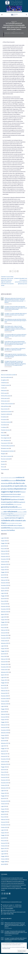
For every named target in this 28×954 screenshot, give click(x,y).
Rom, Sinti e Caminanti (6, 456)
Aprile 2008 (4, 864)
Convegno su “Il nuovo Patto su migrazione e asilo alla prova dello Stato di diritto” (15, 349)
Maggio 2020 (4, 709)
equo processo (22, 496)
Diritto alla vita (4, 398)
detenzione (20, 480)
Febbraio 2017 (4, 753)
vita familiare (11, 530)
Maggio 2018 (4, 738)
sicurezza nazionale (7, 525)
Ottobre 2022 (4, 640)
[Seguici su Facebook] (2, 893)
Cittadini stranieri (5, 385)
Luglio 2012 (4, 851)
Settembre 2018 (5, 732)
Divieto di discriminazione (7, 403)
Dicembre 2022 (4, 635)
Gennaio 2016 (4, 777)
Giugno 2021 (4, 680)
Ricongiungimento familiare (7, 451)
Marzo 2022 (4, 656)
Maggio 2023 (4, 622)
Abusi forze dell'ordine (6, 377)
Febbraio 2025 (4, 580)
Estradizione (4, 416)
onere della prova (20, 511)
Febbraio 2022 (4, 659)
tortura (12, 528)
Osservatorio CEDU (5, 443)
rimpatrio (19, 523)
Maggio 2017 (4, 748)
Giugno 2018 (4, 735)
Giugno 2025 (4, 569)
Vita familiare (4, 469)
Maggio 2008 (4, 861)
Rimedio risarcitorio (15, 523)
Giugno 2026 (4, 540)
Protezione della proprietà (7, 445)
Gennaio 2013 (4, 843)
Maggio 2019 (4, 722)
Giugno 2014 (4, 809)
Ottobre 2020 (4, 701)
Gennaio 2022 (4, 661)
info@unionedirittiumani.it (9, 910)
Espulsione (5, 499)
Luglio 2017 (4, 745)
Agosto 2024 (4, 590)
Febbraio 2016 (4, 774)
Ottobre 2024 (4, 588)
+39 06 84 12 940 (6, 906)
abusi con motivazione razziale (6, 477)
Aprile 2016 (4, 769)
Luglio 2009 (4, 853)
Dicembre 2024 (4, 582)
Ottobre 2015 (4, 785)
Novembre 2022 (5, 638)
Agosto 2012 (4, 848)
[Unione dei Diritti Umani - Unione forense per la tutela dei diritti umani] (14, 14)
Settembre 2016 (5, 764)
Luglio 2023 (4, 617)
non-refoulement (10, 511)
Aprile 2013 (4, 838)
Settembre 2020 (5, 703)
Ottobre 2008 (4, 859)
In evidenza (3, 427)
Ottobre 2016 (4, 761)
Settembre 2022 (5, 643)
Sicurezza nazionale (5, 458)
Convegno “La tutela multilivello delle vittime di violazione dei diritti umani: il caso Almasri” (16, 314)
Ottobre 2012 (4, 845)
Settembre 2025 (5, 564)
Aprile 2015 (4, 798)
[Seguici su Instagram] (5, 893)
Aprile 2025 (4, 574)
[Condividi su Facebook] (13, 271)
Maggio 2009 (4, 856)
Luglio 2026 (4, 538)
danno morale (12, 480)
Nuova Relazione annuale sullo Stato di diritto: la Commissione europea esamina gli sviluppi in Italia (15, 320)
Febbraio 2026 (4, 551)
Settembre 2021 (5, 672)
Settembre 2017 (5, 743)
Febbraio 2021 (4, 690)
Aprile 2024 (4, 598)
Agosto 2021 (4, 674)
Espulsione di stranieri (6, 411)
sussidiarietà (5, 528)
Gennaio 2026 (4, 553)
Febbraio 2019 (4, 724)
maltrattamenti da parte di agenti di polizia (14, 509)
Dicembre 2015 (4, 780)
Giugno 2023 (4, 619)
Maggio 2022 (4, 651)
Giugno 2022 (4, 648)
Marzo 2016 (4, 772)
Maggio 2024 (4, 595)
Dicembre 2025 (4, 556)
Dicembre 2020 (4, 695)
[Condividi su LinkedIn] (18, 271)
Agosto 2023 (4, 614)
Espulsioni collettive (5, 414)
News (2, 432)
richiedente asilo (7, 520)
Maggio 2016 (4, 767)
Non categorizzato (5, 437)
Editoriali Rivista (5, 406)
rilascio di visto (9, 523)
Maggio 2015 (4, 795)
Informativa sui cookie (6, 948)
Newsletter (14, 21)
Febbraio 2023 (4, 630)
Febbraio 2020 (4, 714)
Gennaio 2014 (4, 822)
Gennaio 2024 (4, 603)
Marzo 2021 (4, 688)
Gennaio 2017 (4, 756)
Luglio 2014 (4, 806)
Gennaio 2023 (4, 632)
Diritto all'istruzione (5, 395)
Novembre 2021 (5, 667)
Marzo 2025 (4, 577)
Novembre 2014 (5, 801)
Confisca (3, 387)
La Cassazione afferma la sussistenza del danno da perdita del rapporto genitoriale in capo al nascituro (15, 336)
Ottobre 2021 (4, 669)
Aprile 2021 (4, 685)
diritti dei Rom (4, 483)
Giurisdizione (4, 424)
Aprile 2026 (4, 546)
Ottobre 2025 (4, 561)
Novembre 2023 (5, 609)
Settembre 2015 (5, 788)
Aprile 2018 (4, 740)
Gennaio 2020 (4, 717)
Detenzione (3, 390)
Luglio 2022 (4, 646)
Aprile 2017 (4, 751)
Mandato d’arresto (5, 430)
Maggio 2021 (4, 682)
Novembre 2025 (5, 559)
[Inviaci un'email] (7, 893)
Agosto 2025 (4, 567)
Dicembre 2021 (4, 664)
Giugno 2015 (4, 793)
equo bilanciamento (15, 496)
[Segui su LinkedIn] (9, 893)
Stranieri (3, 461)
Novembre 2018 (5, 730)
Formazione (4, 419)
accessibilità (13, 477)
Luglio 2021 (4, 677)
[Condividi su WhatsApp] (10, 271)
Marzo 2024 (4, 601)
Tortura (2, 466)
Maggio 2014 (4, 811)
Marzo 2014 (4, 816)
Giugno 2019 (4, 719)
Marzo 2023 (4, 627)
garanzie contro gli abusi (17, 504)
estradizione (9, 504)
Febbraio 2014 (4, 819)
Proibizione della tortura (13, 515)
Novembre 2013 (5, 824)
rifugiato (3, 523)
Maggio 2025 (4, 572)
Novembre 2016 (5, 759)
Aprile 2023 (4, 624)
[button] (2, 14)
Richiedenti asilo (5, 448)
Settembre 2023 (5, 611)
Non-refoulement (5, 440)
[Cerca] (26, 14)
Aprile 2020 (4, 711)
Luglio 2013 (4, 830)
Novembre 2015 (5, 782)
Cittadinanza (4, 382)
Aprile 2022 (4, 653)
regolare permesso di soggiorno (14, 518)
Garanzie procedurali (6, 422)
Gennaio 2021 (4, 693)
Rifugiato (3, 453)
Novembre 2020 (5, 698)
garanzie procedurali (9, 507)
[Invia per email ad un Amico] (15, 271)
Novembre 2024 (5, 585)
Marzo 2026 (4, 548)
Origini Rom (11, 514)
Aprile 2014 (4, 814)
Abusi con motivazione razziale (8, 374)
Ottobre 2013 (4, 827)
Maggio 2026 (4, 543)
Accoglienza (4, 380)
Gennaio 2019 (4, 727)
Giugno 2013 (4, 832)
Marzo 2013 (4, 840)
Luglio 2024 (4, 593)
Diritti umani (4, 393)
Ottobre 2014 (4, 803)
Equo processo (4, 409)
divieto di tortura (13, 494)
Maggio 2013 (4, 835)
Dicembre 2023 (4, 606)
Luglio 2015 (4, 790)
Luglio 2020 (4, 706)
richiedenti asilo (20, 520)
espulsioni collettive (12, 502)
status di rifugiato (17, 525)
